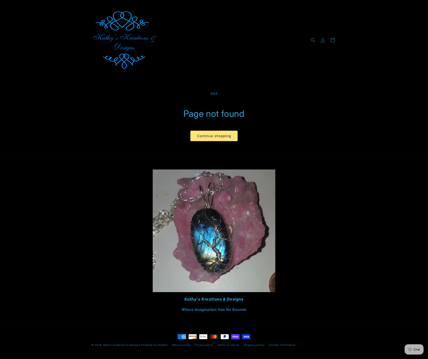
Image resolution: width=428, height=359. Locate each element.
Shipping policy (254, 345)
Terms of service (228, 345)
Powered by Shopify (154, 345)
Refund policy (181, 345)
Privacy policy (204, 345)
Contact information (282, 345)
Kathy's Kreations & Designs (121, 345)
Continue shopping (214, 136)
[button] (313, 40)
